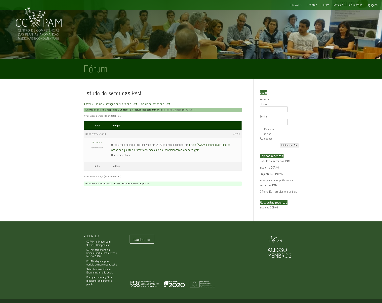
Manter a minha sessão (269, 133)
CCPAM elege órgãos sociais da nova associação (101, 262)
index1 (87, 104)
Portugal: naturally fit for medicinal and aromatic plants (99, 280)
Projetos (312, 5)
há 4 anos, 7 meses (171, 109)
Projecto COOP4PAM (271, 174)
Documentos (355, 5)
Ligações (372, 5)
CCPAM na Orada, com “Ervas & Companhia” (98, 243)
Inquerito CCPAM (269, 167)
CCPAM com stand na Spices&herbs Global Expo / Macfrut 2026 (101, 253)
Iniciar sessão (289, 145)
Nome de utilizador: (265, 102)
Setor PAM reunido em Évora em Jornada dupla (99, 270)
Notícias (338, 5)
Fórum (325, 5)
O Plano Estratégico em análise (278, 191)
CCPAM (294, 5)
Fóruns (98, 104)
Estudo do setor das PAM (275, 161)
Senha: (263, 116)
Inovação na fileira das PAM (121, 104)
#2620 (236, 134)
